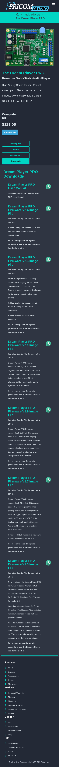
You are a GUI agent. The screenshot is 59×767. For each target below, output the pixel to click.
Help (10, 722)
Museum (12, 701)
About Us (12, 756)
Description (15, 143)
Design (11, 680)
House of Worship (16, 693)
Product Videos (14, 730)
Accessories (16, 155)
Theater (11, 697)
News (10, 752)
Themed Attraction (16, 705)
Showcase (12, 684)
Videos (16, 149)
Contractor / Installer (17, 709)
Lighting (11, 672)
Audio (10, 668)
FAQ (10, 735)
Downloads (16, 161)
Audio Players (32, 14)
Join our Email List (16, 747)
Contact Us (13, 743)
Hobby (11, 713)
